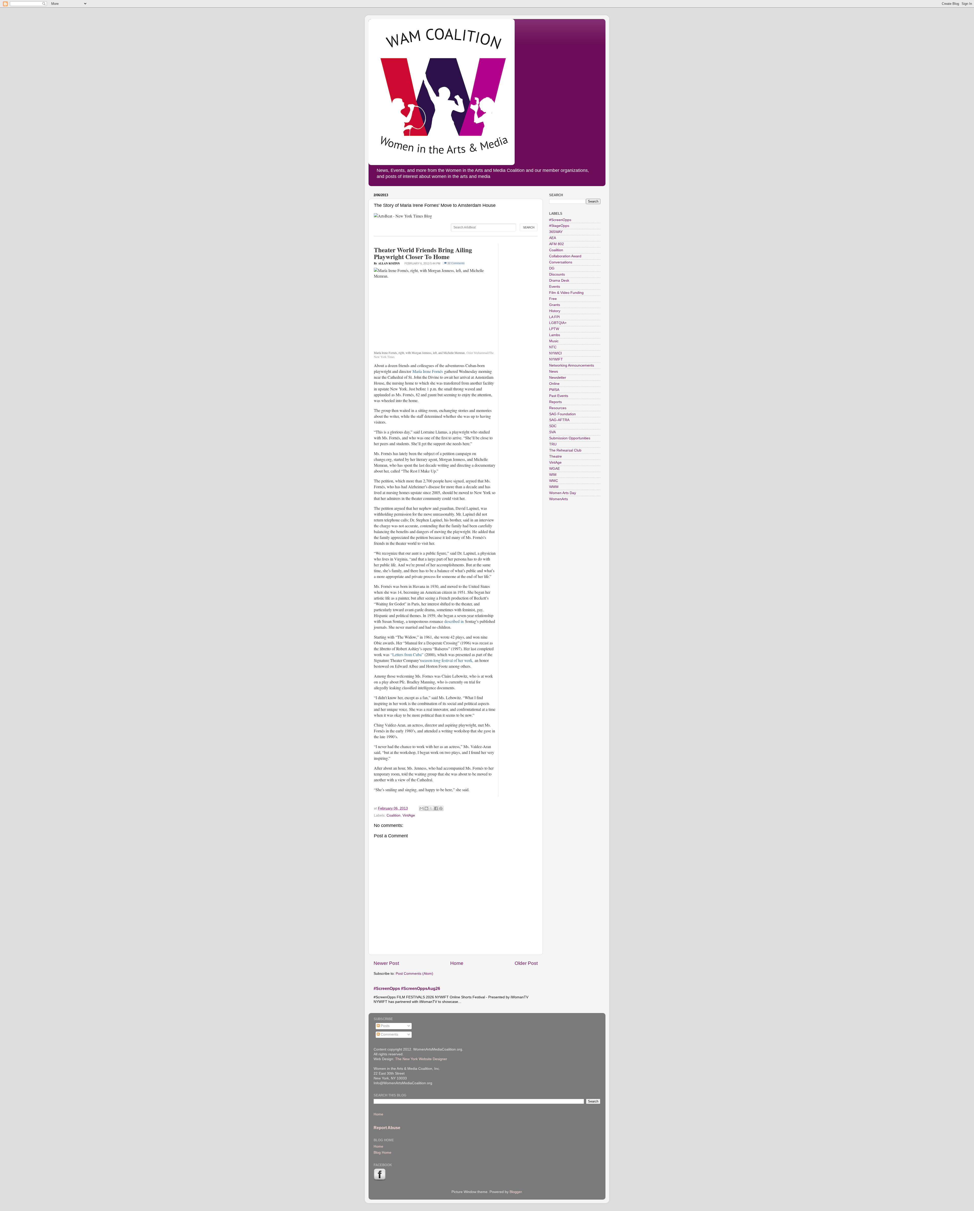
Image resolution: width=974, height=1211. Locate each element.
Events (554, 286)
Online (554, 384)
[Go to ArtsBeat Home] (403, 216)
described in (453, 621)
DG (551, 268)
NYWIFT (556, 359)
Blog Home (382, 1152)
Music (554, 341)
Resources (557, 408)
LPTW (554, 329)
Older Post (526, 963)
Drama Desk (559, 280)
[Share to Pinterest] (440, 808)
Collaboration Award (565, 256)
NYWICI (555, 353)
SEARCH (528, 227)
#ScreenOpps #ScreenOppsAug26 (407, 988)
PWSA (554, 390)
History (554, 311)
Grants (554, 305)
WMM (554, 487)
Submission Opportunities (569, 438)
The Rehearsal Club (565, 450)
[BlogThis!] (426, 808)
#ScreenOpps (560, 220)
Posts (385, 1026)
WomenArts (558, 499)
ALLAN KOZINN (389, 263)
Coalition (394, 815)
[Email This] (421, 808)
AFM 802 (556, 244)
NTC (552, 347)
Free (553, 299)
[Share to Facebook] (436, 808)
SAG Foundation (562, 414)
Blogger (516, 1192)
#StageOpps (559, 226)
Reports (555, 402)
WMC (553, 481)
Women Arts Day (562, 493)
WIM (552, 475)
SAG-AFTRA (559, 420)
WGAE (554, 469)
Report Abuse (387, 1128)
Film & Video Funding (566, 293)
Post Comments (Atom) (414, 973)
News (553, 371)
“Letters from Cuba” (407, 654)
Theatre (555, 456)
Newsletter (557, 377)
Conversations (560, 262)
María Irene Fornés (427, 371)
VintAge (409, 815)
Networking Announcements (571, 365)
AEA (552, 238)
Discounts (557, 274)
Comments (389, 1034)
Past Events (558, 396)
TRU (552, 444)
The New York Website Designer (421, 1059)
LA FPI (554, 317)
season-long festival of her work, (447, 660)
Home (456, 963)
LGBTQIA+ (558, 323)
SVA (552, 432)
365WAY (556, 232)
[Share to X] (431, 808)
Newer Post (386, 963)
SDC (552, 426)
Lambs (554, 335)
